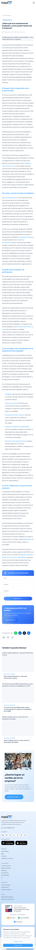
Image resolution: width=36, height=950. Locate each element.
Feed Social (6, 166)
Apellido (6, 591)
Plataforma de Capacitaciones (15, 441)
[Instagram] (6, 835)
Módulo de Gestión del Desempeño (17, 427)
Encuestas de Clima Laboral (14, 415)
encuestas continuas (26, 237)
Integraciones (5, 887)
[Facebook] (28, 633)
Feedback (27, 163)
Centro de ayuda (5, 885)
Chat (13, 166)
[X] (24, 633)
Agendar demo (10, 620)
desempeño (28, 539)
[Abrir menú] (34, 3)
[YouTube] (10, 835)
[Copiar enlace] (8, 637)
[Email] (3, 637)
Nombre (6, 584)
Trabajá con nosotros (7, 858)
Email (5, 578)
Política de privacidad (7, 897)
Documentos (4, 873)
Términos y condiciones (7, 899)
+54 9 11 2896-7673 (8, 828)
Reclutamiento (5, 875)
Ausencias (4, 870)
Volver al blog (7, 15)
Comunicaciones (5, 866)
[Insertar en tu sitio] (12, 637)
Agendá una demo (13, 797)
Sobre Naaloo (5, 851)
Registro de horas (6, 868)
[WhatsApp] (15, 633)
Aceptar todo (18, 945)
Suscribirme (17, 598)
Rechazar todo (18, 941)
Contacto (4, 856)
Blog (2, 853)
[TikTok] (24, 835)
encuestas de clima (11, 198)
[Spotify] (13, 835)
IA (1, 877)
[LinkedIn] (20, 633)
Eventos (29, 327)
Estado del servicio (6, 889)
